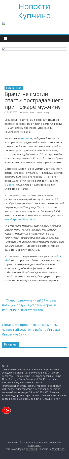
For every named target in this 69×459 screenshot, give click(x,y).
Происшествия (13, 87)
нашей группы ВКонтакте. (20, 219)
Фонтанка (25, 138)
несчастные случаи (32, 112)
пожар (46, 112)
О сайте (6, 366)
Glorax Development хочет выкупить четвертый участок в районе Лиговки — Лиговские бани (33, 329)
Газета (10, 184)
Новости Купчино (34, 10)
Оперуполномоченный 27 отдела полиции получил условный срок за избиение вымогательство (29, 305)
